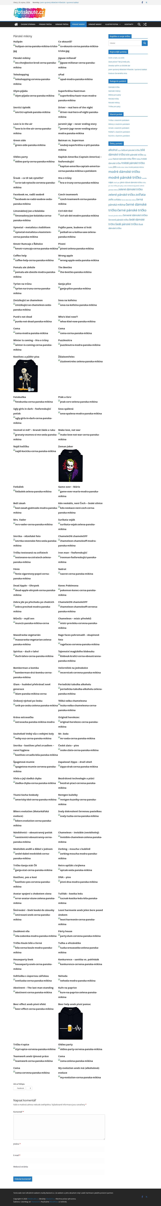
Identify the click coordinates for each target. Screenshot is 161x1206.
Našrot (62, 569)
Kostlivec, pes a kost (25, 877)
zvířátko (117, 199)
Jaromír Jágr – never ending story (77, 123)
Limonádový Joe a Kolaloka (28, 210)
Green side (19, 140)
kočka (119, 167)
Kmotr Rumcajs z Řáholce (28, 243)
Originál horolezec (68, 717)
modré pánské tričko (124, 177)
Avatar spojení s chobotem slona (32, 893)
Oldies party (20, 156)
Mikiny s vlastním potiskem (119, 124)
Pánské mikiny (78, 24)
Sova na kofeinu (67, 300)
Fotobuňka (19, 397)
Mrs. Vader (19, 519)
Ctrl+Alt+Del (65, 210)
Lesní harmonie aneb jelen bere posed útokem (80, 912)
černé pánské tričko (131, 210)
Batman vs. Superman (71, 140)
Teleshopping (21, 74)
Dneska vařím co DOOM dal (119, 65)
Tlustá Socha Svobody (25, 794)
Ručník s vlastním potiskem (119, 136)
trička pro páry (118, 186)
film (134, 158)
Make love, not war (69, 430)
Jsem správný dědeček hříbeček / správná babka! (59, 2)
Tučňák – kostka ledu (70, 893)
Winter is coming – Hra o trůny (31, 340)
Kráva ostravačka (23, 717)
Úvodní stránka (28, 24)
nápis (110, 182)
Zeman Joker (65, 446)
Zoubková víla (21, 931)
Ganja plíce (64, 283)
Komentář (18, 1112)
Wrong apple (65, 255)
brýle (119, 150)
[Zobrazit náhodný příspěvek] (145, 24)
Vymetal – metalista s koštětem (31, 227)
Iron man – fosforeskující (72, 552)
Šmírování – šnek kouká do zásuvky (33, 910)
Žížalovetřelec (66, 356)
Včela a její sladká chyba (27, 778)
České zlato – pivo (68, 745)
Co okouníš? (65, 41)
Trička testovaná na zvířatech (30, 552)
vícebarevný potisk (133, 186)
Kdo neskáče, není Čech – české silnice (80, 503)
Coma (16, 328)
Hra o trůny (65, 178)
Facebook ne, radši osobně (28, 194)
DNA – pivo (64, 877)
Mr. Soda (63, 733)
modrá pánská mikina (136, 167)
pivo (122, 182)
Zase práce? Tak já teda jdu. (119, 62)
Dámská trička (61, 24)
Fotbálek (18, 486)
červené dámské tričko (135, 215)
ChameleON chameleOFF (72, 536)
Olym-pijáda (20, 91)
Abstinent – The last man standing (33, 987)
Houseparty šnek (23, 959)
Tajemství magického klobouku (76, 651)
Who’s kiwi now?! (68, 316)
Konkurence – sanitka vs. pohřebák (78, 959)
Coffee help (20, 255)
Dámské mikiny (95, 24)
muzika (144, 178)
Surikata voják (66, 519)
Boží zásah (19, 503)
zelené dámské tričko (130, 189)
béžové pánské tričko (130, 150)
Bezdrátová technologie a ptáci (76, 778)
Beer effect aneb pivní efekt (29, 1004)
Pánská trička (45, 24)
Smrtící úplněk (21, 107)
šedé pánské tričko (126, 224)
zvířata (141, 194)
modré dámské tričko (124, 171)
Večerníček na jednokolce (73, 667)
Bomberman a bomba (26, 667)
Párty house (65, 931)
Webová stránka (20, 1166)
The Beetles (65, 267)
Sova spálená (65, 408)
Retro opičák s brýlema (71, 865)
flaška (138, 159)
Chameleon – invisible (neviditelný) (78, 832)
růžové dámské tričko (133, 182)
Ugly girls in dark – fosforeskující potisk (32, 411)
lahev (122, 167)
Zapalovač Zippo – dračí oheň (75, 762)
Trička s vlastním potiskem (118, 120)
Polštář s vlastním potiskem (119, 132)
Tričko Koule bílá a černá (27, 943)
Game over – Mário (69, 486)
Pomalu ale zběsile (24, 267)
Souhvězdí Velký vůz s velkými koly (33, 733)
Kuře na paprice (67, 987)
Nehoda (62, 976)
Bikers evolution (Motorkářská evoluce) (31, 814)
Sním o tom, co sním (116, 58)
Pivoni (61, 243)
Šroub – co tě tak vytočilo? (28, 178)
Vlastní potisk (111, 24)
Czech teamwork (68, 194)
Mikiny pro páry (114, 95)
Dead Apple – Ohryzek (26, 585)
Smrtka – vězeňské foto (27, 536)
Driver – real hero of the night (75, 107)
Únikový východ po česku (27, 700)
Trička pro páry (114, 106)
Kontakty (129, 24)
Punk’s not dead (22, 316)
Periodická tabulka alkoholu (74, 684)
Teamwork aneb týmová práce (31, 1056)
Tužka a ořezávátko (69, 943)
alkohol (112, 150)
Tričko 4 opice (21, 1044)
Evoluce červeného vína (117, 73)
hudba (110, 167)
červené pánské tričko (118, 219)
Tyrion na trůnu (22, 283)
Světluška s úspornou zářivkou (31, 976)
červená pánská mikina (115, 215)
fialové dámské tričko (122, 159)
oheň (115, 182)
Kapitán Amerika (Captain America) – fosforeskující (80, 159)
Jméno (17, 1144)
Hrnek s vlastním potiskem (118, 128)
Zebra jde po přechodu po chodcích (33, 602)
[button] (119, 24)
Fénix (16, 569)
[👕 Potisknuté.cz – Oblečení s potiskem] (16, 24)
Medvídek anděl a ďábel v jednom (33, 849)
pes (118, 182)
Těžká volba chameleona (72, 700)
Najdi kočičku (21, 446)
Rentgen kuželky (68, 794)
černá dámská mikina (129, 200)
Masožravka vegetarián (27, 635)
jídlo (115, 167)
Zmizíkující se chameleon (28, 300)
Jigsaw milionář (67, 58)
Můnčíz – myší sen (23, 618)
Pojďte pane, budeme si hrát (75, 227)
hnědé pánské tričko (133, 163)
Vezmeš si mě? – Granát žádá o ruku (34, 430)
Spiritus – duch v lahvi (26, 651)
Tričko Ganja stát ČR (25, 865)
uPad (61, 74)
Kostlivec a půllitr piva (26, 356)
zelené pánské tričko (121, 194)
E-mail (16, 1155)
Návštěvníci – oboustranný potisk (32, 832)
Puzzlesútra (65, 340)
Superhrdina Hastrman (71, 91)
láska (126, 167)
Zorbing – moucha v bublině (74, 849)
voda (125, 186)
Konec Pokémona (68, 585)
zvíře (111, 199)
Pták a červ (64, 397)
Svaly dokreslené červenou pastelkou (80, 811)
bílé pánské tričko (134, 154)
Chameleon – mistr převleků (74, 618)
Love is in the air (22, 123)
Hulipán (18, 41)
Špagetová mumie (23, 762)
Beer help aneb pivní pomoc (74, 1004)
